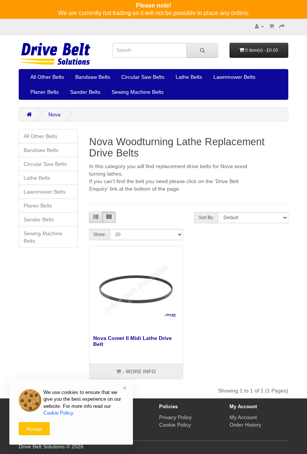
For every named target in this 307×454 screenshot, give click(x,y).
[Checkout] (282, 26)
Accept (34, 429)
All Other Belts (47, 77)
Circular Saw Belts (142, 77)
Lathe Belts (189, 77)
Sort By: (206, 217)
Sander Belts (85, 92)
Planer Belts (44, 92)
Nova (54, 114)
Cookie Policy (175, 425)
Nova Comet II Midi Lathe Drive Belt (132, 341)
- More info (138, 371)
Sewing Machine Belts (138, 92)
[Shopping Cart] (271, 26)
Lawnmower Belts (234, 77)
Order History (245, 425)
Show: (99, 234)
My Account (243, 417)
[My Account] (259, 26)
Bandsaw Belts (92, 77)
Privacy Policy (175, 417)
